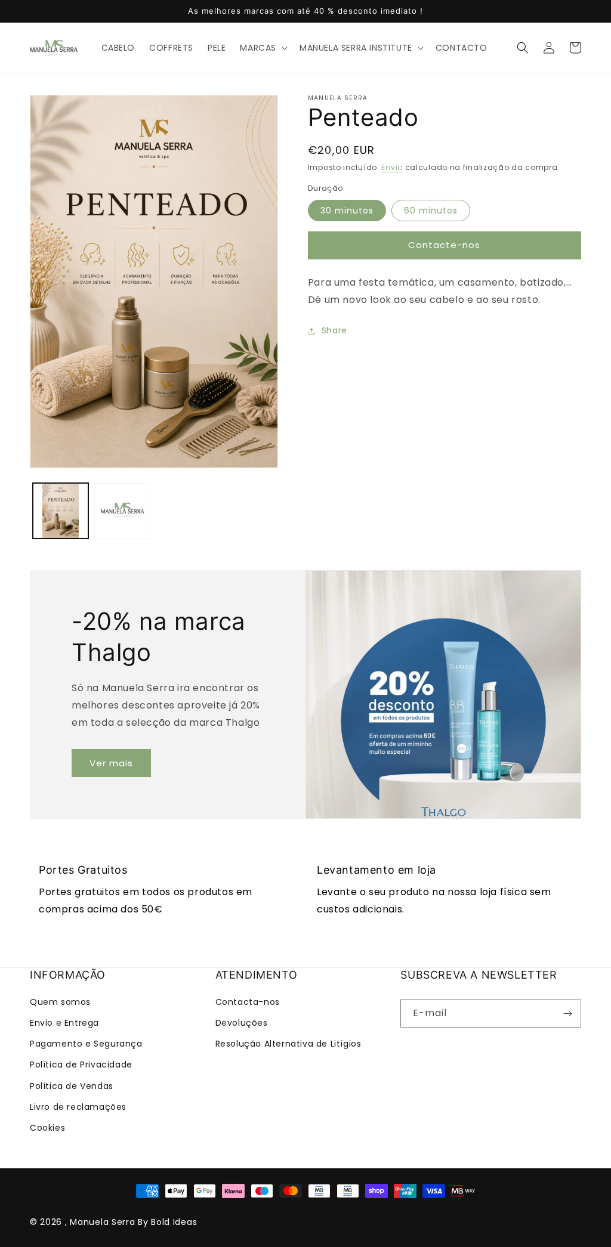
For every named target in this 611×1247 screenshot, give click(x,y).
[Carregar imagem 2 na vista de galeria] (122, 511)
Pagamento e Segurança (86, 1044)
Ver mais (111, 763)
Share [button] (334, 330)
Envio (392, 167)
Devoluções (241, 1023)
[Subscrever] (567, 1014)
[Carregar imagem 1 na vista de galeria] (60, 511)
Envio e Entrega (64, 1023)
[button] (262, 47)
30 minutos (347, 210)
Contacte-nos (444, 245)
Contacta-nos (247, 1002)
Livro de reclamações (78, 1107)
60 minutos (431, 210)
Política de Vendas (71, 1086)
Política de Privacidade (81, 1064)
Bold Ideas (174, 1222)
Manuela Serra (102, 1222)
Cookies (47, 1128)
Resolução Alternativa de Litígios (288, 1044)
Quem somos (60, 1002)
